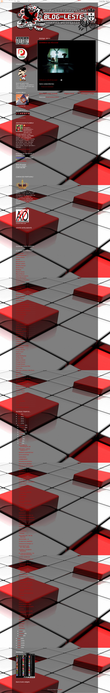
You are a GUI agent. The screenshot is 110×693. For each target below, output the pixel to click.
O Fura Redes (20, 347)
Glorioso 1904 (20, 319)
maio (20, 441)
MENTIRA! (22, 470)
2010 (19, 640)
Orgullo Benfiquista (21, 356)
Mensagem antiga (87, 93)
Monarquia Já (19, 333)
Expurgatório (19, 300)
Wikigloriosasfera (20, 401)
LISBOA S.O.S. (20, 323)
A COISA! (21, 609)
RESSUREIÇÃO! (23, 574)
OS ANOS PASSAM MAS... (26, 475)
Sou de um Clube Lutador (23, 384)
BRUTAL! (21, 626)
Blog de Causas (20, 271)
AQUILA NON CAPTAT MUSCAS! (25, 564)
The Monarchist (20, 388)
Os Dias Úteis (19, 358)
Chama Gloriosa (20, 282)
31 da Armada (20, 253)
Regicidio (18, 372)
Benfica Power (20, 267)
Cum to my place (20, 290)
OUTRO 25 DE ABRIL (25, 472)
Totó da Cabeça (20, 390)
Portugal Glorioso (20, 362)
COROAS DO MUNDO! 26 (26, 559)
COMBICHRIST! (23, 459)
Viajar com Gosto (20, 395)
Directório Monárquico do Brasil (24, 294)
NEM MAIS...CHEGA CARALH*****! (24, 449)
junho (21, 438)
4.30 (20, 597)
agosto (21, 434)
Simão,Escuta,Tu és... (22, 380)
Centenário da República (22, 280)
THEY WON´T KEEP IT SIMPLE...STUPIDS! (25, 510)
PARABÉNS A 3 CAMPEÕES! (26, 517)
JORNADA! (22, 499)
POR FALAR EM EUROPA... (26, 466)
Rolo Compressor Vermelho (23, 378)
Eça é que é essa (20, 302)
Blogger (60, 689)
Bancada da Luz (20, 261)
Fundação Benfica (21, 312)
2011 (19, 638)
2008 (19, 645)
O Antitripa (19, 343)
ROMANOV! (22, 513)
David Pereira (19, 292)
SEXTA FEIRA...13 (24, 539)
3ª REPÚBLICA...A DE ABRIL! (27, 481)
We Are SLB (19, 399)
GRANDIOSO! (22, 494)
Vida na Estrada (20, 397)
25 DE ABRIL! (22, 479)
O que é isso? (19, 351)
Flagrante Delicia (20, 308)
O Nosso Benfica (20, 349)
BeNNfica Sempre (21, 265)
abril (20, 443)
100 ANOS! (22, 529)
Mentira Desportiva (21, 327)
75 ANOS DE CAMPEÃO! (25, 541)
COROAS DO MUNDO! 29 (26, 515)
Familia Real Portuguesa (22, 304)
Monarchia (19, 329)
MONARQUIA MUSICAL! (25, 461)
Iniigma (18, 321)
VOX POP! (21, 624)
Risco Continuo (20, 376)
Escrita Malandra (20, 296)
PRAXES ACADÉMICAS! (25, 617)
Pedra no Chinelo (20, 360)
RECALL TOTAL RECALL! (26, 585)
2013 (19, 421)
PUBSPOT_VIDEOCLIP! (25, 486)
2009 (19, 643)
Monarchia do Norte (21, 331)
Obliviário (18, 353)
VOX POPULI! (22, 531)
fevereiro (21, 633)
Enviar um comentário (47, 86)
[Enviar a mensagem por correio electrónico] (61, 80)
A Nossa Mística (20, 257)
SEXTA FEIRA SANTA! (25, 587)
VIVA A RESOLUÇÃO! (24, 477)
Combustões (19, 284)
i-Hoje (17, 405)
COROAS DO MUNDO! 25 (26, 593)
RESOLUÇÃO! (23, 484)
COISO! (21, 561)
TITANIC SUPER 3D (24, 557)
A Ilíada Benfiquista (21, 255)
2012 (19, 423)
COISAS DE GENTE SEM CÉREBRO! (26, 612)
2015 (19, 416)
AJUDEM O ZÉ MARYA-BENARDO (25, 550)
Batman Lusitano (20, 263)
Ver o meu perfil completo (23, 149)
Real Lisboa (19, 368)
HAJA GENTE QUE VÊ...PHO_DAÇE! (24, 546)
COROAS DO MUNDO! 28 (26, 524)
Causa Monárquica (21, 278)
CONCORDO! (22, 457)
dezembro (22, 425)
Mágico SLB (19, 335)
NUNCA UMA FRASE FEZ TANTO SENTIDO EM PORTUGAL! (26, 571)
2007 (19, 647)
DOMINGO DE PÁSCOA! (48, 42)
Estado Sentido (20, 298)
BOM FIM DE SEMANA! (25, 463)
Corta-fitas (19, 288)
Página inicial (69, 93)
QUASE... (21, 468)
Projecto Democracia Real (23, 366)
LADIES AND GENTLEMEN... (27, 606)
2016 (19, 414)
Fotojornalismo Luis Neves (23, 310)
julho (20, 436)
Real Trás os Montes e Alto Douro (25, 370)
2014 (19, 418)
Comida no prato (20, 286)
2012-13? (21, 522)
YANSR (18, 403)
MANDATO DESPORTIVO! (26, 452)
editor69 (27, 125)
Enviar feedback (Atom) (52, 97)
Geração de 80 (20, 317)
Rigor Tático (19, 374)
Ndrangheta (19, 337)
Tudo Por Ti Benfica (21, 392)
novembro (22, 427)
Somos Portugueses (21, 382)
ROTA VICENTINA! (24, 454)
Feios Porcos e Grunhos (22, 306)
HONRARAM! (22, 600)
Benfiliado (18, 269)
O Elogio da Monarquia (22, 345)
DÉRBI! (21, 567)
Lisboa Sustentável (21, 325)
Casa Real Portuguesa (22, 276)
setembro (22, 432)
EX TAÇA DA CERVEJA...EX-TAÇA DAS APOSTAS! (26, 554)
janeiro (21, 635)
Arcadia (18, 259)
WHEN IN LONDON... (25, 602)
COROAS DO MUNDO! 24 (26, 615)
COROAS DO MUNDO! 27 (26, 543)
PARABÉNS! (22, 507)
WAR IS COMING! (24, 619)
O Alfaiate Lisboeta (21, 341)
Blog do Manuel (20, 274)
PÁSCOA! (21, 595)
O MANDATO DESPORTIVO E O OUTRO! (26, 489)
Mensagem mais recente (48, 93)
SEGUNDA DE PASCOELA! (26, 577)
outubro (21, 429)
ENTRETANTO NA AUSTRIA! (27, 519)
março (21, 631)
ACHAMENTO (22, 496)
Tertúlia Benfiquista (21, 386)
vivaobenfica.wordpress (22, 407)
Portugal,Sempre (20, 364)
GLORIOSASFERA (21, 314)
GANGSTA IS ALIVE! (24, 526)
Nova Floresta (20, 339)
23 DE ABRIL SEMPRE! (25, 492)
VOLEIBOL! (22, 621)
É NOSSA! (21, 533)
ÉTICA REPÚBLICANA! (25, 604)
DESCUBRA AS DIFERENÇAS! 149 (25, 446)
